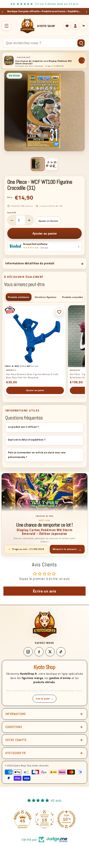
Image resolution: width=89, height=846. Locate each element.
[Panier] (83, 26)
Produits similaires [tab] (18, 297)
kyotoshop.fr (15, 753)
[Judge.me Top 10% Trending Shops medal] (66, 819)
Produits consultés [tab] (72, 297)
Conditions (13, 727)
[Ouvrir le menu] (6, 25)
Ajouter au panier (35, 390)
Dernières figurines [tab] (45, 297)
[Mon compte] (75, 26)
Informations (15, 714)
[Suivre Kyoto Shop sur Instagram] (28, 651)
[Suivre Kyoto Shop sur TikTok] (60, 651)
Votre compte (16, 740)
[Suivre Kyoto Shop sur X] (50, 651)
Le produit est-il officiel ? (23, 427)
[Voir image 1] (37, 164)
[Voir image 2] (51, 164)
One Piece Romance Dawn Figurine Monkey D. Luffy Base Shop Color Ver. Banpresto (32, 376)
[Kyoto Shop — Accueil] (44, 624)
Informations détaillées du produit (29, 263)
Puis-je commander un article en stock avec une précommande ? (37, 455)
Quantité (11, 212)
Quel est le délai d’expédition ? (26, 439)
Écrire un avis (44, 591)
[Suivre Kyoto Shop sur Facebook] (39, 651)
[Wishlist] (67, 26)
